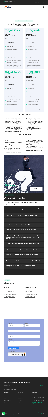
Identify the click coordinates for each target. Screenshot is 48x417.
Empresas (20, 395)
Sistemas (19, 404)
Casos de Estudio (7, 400)
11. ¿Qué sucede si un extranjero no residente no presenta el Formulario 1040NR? (21, 266)
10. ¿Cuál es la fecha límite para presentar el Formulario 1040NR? (23, 260)
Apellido (26, 323)
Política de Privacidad (8, 404)
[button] (3, 413)
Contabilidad (20, 398)
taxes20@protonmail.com (10, 1)
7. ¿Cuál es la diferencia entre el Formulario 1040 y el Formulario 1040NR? (22, 244)
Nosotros (5, 395)
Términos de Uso (7, 402)
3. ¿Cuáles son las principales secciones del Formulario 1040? (21, 220)
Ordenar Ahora (11, 42)
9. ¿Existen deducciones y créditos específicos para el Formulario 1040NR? (22, 255)
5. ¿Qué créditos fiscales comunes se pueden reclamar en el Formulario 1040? (21, 230)
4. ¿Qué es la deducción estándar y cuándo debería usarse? (21, 224)
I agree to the (10, 389)
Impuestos (20, 400)
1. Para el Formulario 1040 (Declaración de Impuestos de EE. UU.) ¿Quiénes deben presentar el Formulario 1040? (22, 203)
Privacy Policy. (13, 389)
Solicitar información (13, 348)
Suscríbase (42, 385)
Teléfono (10, 334)
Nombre (10, 323)
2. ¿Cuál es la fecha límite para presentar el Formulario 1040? (21, 215)
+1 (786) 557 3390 (37, 189)
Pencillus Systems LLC (13, 414)
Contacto (5, 398)
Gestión (19, 402)
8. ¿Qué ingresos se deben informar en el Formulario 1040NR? (22, 249)
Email (9, 328)
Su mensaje (10, 339)
